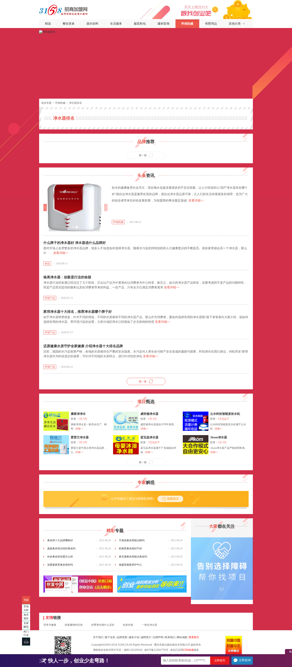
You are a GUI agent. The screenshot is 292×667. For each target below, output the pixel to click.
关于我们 (98, 637)
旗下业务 (110, 637)
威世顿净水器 (149, 413)
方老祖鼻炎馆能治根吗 (132, 540)
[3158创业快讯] (152, 584)
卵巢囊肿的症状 (74, 624)
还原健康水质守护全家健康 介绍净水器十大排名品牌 (83, 346)
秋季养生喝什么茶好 (102, 624)
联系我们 (170, 637)
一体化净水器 (149, 624)
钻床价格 (128, 624)
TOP (26, 642)
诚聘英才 (146, 637)
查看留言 (194, 637)
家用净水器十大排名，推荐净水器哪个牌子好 (77, 311)
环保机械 (60, 102)
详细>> (79, 428)
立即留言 (219, 660)
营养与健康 (49, 624)
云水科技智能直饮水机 (225, 413)
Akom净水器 (218, 437)
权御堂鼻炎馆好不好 (130, 548)
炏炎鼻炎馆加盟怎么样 (60, 556)
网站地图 (182, 637)
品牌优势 (122, 637)
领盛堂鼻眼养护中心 (130, 564)
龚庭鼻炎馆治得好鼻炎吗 (61, 548)
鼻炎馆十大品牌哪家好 (60, 540)
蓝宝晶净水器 (149, 437)
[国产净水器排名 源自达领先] (75, 184)
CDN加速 (188, 649)
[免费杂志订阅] (78, 584)
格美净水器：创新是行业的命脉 (67, 277)
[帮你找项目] (222, 538)
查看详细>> (196, 200)
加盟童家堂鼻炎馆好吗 (60, 564)
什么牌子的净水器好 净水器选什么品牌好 (74, 243)
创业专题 (46, 102)
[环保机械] (47, 31)
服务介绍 (134, 637)
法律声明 (158, 637)
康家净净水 (78, 413)
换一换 (143, 155)
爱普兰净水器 (80, 437)
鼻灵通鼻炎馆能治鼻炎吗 (133, 556)
